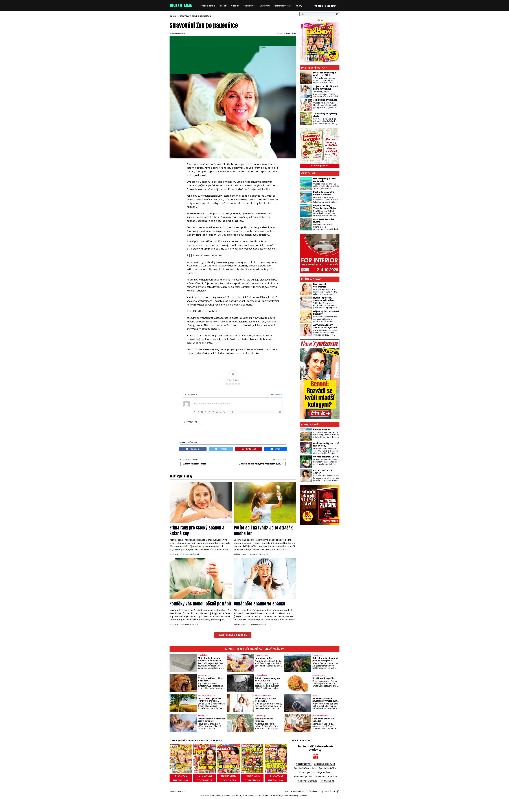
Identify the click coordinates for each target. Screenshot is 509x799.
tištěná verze (180, 775)
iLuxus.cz (332, 776)
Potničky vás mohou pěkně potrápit (200, 603)
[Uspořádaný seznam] (209, 412)
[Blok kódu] (220, 412)
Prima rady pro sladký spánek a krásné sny (197, 530)
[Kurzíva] (198, 412)
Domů (173, 15)
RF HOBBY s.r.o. (179, 791)
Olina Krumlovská (177, 33)
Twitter (223, 448)
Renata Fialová (191, 624)
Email (277, 448)
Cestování (265, 6)
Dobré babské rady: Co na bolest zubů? (260, 463)
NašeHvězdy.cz (303, 763)
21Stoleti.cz (320, 776)
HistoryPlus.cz (327, 780)
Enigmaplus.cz (324, 772)
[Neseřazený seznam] (213, 412)
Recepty (223, 6)
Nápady (235, 6)
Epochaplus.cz (306, 772)
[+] (231, 412)
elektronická (180, 780)
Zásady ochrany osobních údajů (323, 791)
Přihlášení (277, 394)
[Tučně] (194, 412)
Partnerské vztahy (282, 6)
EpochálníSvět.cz (328, 768)
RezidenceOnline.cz (307, 780)
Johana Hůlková (192, 554)
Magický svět (249, 6)
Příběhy (298, 6)
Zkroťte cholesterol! (194, 463)
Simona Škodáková (258, 624)
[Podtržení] (202, 412)
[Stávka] (206, 412)
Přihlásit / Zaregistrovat (325, 6)
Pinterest (251, 448)
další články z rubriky (233, 635)
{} (228, 412)
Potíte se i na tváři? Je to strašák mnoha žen (263, 530)
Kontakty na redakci (294, 791)
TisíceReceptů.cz (303, 776)
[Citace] (217, 412)
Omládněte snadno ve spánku (259, 603)
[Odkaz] (224, 412)
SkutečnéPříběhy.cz (324, 763)
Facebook (194, 448)
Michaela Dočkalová (259, 554)
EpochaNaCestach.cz (305, 768)
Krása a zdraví (208, 6)
